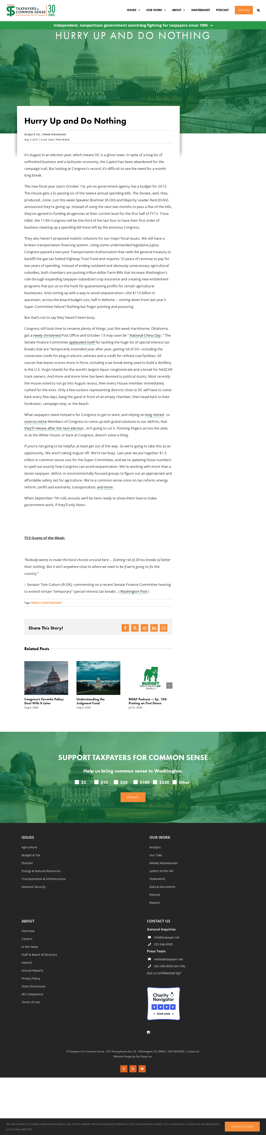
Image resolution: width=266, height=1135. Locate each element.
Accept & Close (242, 1126)
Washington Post (133, 591)
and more (105, 487)
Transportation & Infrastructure (44, 879)
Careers (27, 939)
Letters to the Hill (161, 871)
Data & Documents (162, 887)
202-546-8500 (163, 944)
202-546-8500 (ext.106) (169, 966)
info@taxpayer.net (167, 937)
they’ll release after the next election (54, 428)
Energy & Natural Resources (41, 871)
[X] (135, 628)
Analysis (155, 847)
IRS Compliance (32, 994)
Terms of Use (31, 1002)
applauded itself (82, 342)
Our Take (155, 855)
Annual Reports (32, 970)
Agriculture (29, 847)
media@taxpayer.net (168, 959)
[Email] (163, 628)
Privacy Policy (31, 978)
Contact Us (193, 1051)
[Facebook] (125, 628)
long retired (154, 414)
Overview (28, 931)
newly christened (47, 335)
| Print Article (61, 139)
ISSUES (28, 837)
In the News (30, 947)
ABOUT (28, 921)
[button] (258, 10)
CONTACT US (158, 920)
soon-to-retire (35, 421)
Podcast (154, 895)
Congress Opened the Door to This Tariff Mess (149, 701)
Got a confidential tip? (164, 973)
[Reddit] (144, 628)
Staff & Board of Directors (39, 955)
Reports (154, 903)
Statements (157, 879)
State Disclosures (34, 986)
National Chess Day (145, 335)
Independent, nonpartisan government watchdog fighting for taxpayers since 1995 (131, 25)
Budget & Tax (32, 134)
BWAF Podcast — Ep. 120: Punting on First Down (95, 701)
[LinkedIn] (154, 628)
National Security (34, 887)
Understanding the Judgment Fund (38, 701)
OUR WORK (159, 837)
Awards (27, 963)
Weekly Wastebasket (54, 134)
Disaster (27, 863)
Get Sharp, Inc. (144, 1056)
